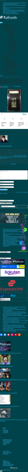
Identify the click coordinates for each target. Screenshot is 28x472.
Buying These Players (8, 465)
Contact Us (5, 432)
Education (12, 43)
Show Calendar (6, 461)
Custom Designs (11, 66)
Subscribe (10, 25)
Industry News (13, 49)
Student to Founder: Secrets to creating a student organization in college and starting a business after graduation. (13, 156)
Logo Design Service (12, 67)
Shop (7, 58)
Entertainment (14, 45)
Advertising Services (7, 439)
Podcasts (9, 55)
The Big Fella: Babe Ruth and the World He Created (14, 311)
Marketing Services (7, 440)
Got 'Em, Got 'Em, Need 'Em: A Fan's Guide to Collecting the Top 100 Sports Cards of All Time (15, 321)
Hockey (11, 36)
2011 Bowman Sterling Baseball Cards (11, 13)
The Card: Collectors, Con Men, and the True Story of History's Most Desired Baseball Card (14, 318)
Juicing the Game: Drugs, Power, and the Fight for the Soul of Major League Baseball (14, 330)
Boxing (11, 37)
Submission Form (11, 73)
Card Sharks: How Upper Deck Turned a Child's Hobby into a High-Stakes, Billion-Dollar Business (15, 313)
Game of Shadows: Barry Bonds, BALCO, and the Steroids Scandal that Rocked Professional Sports (13, 325)
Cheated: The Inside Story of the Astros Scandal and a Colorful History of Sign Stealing (14, 307)
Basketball (12, 33)
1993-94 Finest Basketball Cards (10, 243)
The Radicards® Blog (6, 469)
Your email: (2, 199)
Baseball (11, 32)
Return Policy (6, 451)
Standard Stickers (11, 63)
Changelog (5, 430)
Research (12, 53)
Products (12, 52)
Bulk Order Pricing (7, 452)
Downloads (5, 453)
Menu (1, 22)
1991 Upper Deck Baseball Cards (10, 12)
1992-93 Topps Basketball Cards (10, 242)
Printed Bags (10, 62)
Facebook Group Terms (8, 464)
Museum (5, 460)
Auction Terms (10, 72)
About (4, 427)
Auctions (8, 69)
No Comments (17, 86)
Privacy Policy (6, 443)
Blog (9, 28)
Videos (8, 56)
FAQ (4, 429)
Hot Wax (11, 46)
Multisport (12, 42)
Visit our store (5, 87)
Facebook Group (7, 463)
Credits (4, 444)
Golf (10, 39)
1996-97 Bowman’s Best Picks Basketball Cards (13, 241)
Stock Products (11, 60)
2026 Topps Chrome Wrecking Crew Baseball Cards (14, 11)
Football (12, 35)
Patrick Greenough (4, 86)
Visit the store (13, 163)
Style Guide (5, 431)
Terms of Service (7, 442)
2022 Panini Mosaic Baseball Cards (10, 4)
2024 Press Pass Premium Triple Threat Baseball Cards (14, 2)
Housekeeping (13, 47)
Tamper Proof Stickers (13, 64)
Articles (8, 30)
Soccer (11, 40)
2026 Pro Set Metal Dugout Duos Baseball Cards (13, 10)
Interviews (12, 50)
